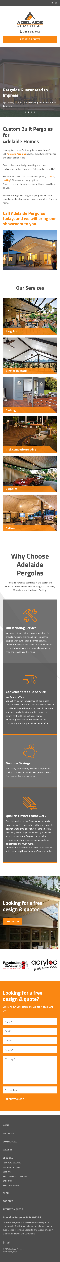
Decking (6, 1171)
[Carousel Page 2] (28, 112)
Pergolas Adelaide (12, 1162)
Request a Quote (30, 39)
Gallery (7, 1149)
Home (6, 1125)
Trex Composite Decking (15, 1176)
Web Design (7, 1252)
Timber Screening (11, 1185)
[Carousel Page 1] (25, 112)
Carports (8, 1180)
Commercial (10, 1141)
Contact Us (12, 921)
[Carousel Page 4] (34, 112)
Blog (6, 1193)
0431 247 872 (31, 31)
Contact (8, 1201)
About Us (8, 1133)
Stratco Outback (12, 1167)
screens (50, 176)
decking (6, 180)
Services (8, 1158)
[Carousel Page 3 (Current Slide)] (31, 112)
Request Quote (15, 1099)
